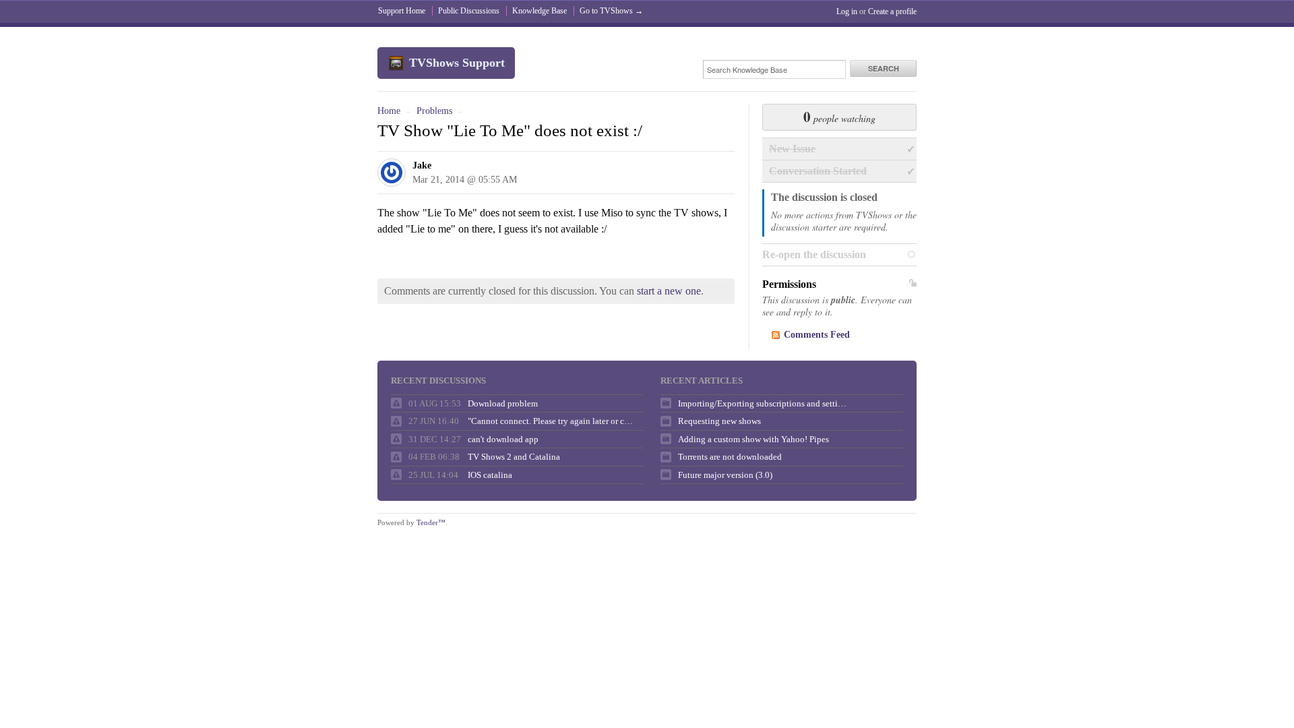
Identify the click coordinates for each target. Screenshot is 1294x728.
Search (883, 68)
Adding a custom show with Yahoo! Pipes (753, 439)
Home (388, 111)
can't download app (503, 439)
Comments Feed (817, 335)
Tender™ (431, 522)
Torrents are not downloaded (730, 457)
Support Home (401, 11)
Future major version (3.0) (725, 475)
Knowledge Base (539, 11)
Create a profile (892, 11)
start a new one (669, 291)
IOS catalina (490, 475)
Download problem (503, 403)
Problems (434, 111)
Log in (846, 11)
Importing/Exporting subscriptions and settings (762, 403)
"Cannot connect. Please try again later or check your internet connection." (552, 421)
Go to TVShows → (611, 11)
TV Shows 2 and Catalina (514, 457)
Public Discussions (468, 11)
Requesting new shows (719, 421)
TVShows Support (457, 62)
